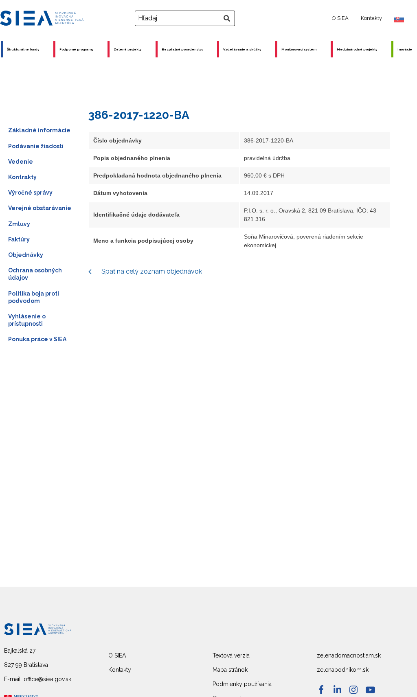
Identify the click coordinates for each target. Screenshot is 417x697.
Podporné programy (76, 49)
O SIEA (340, 18)
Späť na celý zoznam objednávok (151, 271)
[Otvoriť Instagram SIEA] (353, 690)
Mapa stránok (230, 669)
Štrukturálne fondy (23, 49)
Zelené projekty (127, 49)
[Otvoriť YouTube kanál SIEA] (370, 690)
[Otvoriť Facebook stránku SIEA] (321, 689)
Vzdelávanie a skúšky (242, 49)
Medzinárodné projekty (357, 49)
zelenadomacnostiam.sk (349, 655)
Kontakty (371, 18)
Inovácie (404, 49)
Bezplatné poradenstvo (182, 49)
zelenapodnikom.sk (343, 669)
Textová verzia (231, 655)
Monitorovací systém (298, 49)
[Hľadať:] (186, 18)
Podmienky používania (242, 684)
